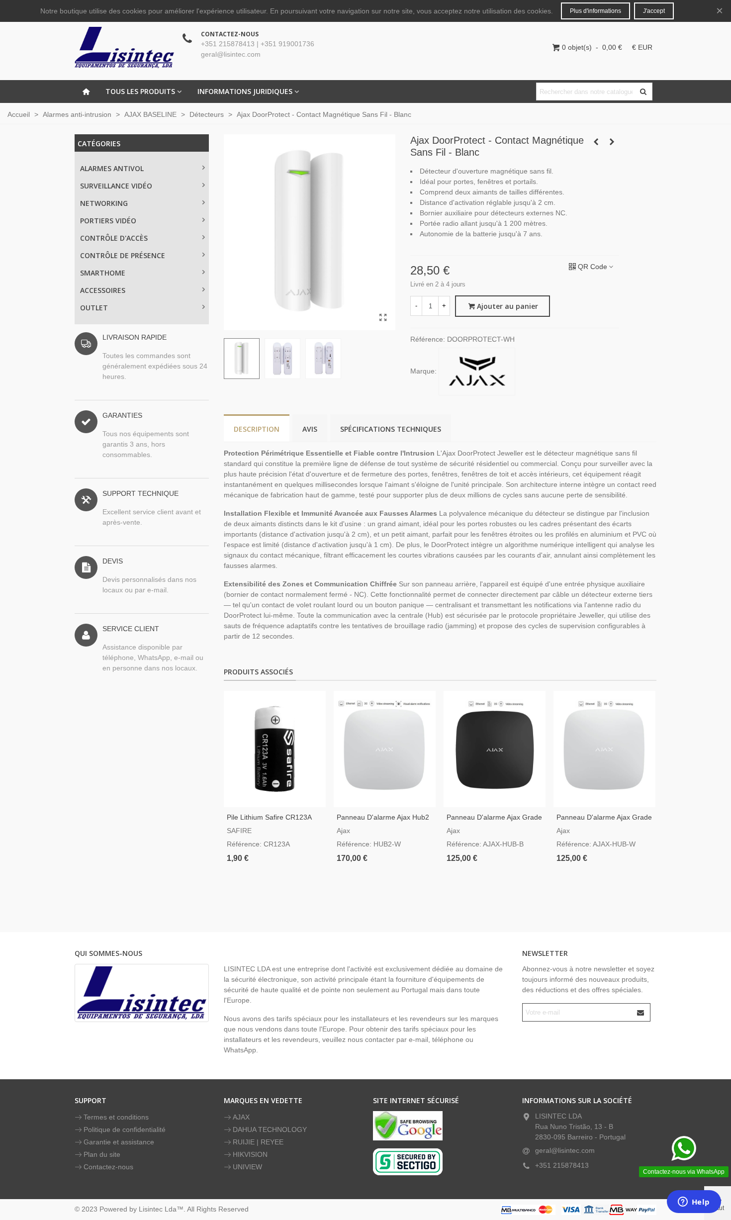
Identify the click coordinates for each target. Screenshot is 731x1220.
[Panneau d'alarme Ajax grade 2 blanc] (604, 749)
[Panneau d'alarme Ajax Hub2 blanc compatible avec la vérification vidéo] (385, 749)
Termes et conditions (116, 1117)
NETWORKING (104, 203)
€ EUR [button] (642, 47)
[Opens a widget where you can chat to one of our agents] (693, 1202)
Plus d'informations (595, 10)
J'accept (654, 10)
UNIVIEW (247, 1167)
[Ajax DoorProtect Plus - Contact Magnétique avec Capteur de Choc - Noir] (611, 141)
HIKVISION (250, 1154)
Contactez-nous (108, 1167)
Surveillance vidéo (116, 185)
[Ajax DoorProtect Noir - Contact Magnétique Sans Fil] (595, 141)
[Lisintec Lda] (124, 47)
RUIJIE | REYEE (258, 1142)
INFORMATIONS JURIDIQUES (244, 91)
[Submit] (641, 1012)
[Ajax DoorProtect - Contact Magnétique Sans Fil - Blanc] (382, 317)
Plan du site (102, 1154)
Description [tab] (256, 429)
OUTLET (94, 307)
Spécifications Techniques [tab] (390, 429)
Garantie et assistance (119, 1142)
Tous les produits (140, 91)
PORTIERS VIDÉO (108, 220)
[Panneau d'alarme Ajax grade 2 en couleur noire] (495, 749)
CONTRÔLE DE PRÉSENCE (122, 255)
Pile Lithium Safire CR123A (269, 817)
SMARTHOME (102, 273)
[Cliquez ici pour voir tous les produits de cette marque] (477, 371)
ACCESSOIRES (102, 290)
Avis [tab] (309, 429)
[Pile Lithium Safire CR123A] (275, 749)
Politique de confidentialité (125, 1129)
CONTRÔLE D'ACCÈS (114, 238)
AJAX (241, 1117)
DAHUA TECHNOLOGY (270, 1129)
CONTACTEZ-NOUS (230, 34)
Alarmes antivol (112, 168)
